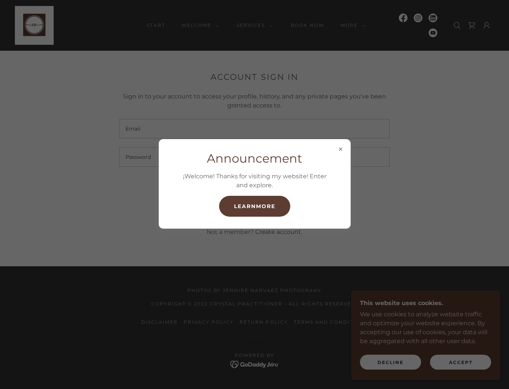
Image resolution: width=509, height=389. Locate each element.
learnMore (254, 206)
